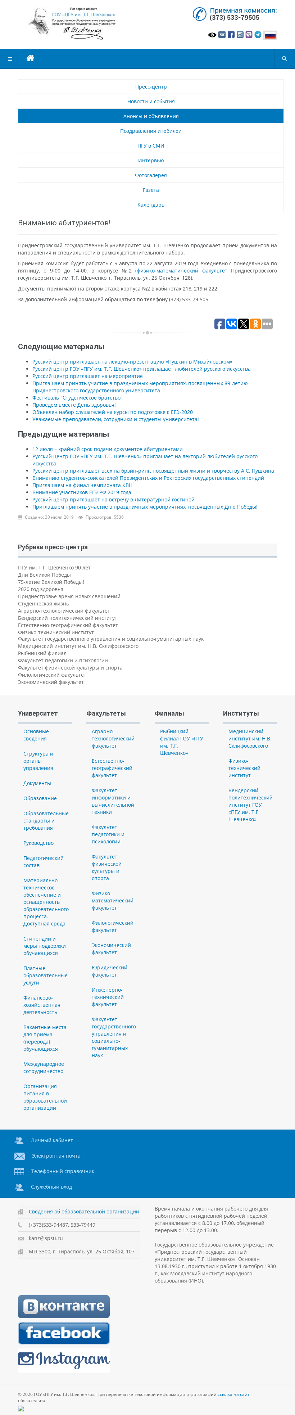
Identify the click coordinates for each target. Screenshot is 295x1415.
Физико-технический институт (56, 632)
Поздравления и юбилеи (151, 130)
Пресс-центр (151, 86)
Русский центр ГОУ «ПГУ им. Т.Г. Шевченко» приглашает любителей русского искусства (141, 368)
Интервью (151, 160)
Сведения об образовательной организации (84, 1211)
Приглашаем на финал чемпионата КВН (82, 485)
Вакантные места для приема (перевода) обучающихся (45, 1038)
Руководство (38, 842)
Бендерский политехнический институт (67, 617)
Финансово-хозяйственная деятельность (41, 1004)
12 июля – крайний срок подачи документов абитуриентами (107, 449)
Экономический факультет (51, 682)
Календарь (150, 204)
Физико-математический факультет (112, 900)
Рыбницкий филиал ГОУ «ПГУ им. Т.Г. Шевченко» (181, 742)
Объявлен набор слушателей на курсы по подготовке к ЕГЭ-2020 (112, 412)
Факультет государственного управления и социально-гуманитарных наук (111, 638)
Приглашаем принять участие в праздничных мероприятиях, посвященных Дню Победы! (145, 506)
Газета (151, 189)
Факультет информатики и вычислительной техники (113, 801)
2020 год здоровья (40, 589)
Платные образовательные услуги (45, 975)
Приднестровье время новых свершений (69, 596)
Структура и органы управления (38, 760)
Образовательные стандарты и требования (46, 820)
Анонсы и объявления (151, 116)
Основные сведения (36, 735)
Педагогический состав (43, 862)
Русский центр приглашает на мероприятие (87, 376)
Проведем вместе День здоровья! (74, 404)
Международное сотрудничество (43, 1067)
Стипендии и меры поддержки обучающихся (44, 945)
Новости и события (151, 101)
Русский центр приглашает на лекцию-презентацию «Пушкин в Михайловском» (132, 361)
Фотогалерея (151, 175)
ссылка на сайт (234, 1394)
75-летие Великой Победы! (51, 581)
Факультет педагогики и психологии (63, 660)
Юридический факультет (109, 971)
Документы (37, 783)
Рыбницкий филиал (42, 653)
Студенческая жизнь (43, 603)
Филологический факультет (52, 674)
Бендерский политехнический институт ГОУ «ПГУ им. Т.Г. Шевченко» (250, 805)
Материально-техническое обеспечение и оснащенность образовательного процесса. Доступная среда (46, 902)
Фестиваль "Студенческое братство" (77, 397)
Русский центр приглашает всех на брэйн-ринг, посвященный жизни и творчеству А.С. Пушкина (153, 470)
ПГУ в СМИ (150, 145)
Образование (40, 798)
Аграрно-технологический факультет (64, 610)
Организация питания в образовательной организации (45, 1097)
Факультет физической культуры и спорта (70, 667)
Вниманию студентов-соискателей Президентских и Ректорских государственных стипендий (148, 477)
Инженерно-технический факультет (108, 997)
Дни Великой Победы (44, 574)
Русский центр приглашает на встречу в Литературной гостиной (113, 499)
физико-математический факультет (182, 270)
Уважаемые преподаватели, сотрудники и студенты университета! (115, 419)
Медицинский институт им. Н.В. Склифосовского (78, 646)
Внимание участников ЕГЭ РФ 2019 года (81, 492)
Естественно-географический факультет (68, 625)
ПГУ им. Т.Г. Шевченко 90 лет (54, 567)
